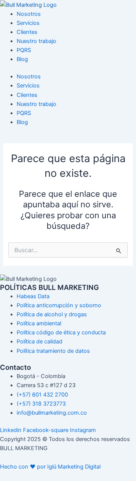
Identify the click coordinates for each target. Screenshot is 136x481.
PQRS (24, 50)
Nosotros (29, 14)
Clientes (27, 32)
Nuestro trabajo (36, 41)
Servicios (28, 23)
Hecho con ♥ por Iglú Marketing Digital (50, 466)
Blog (22, 59)
